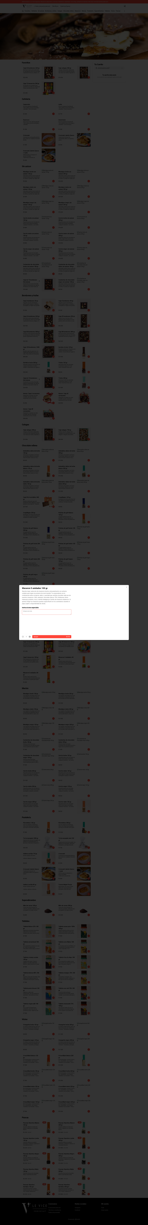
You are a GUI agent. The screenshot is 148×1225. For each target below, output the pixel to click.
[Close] (126, 587)
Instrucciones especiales (30, 607)
